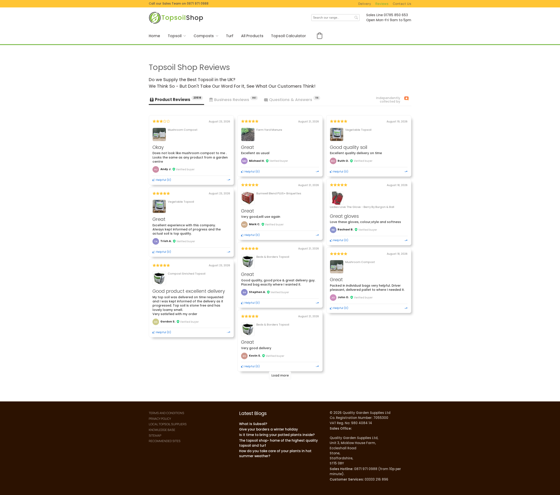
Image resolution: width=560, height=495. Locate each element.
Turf (229, 35)
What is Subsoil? (253, 424)
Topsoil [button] (175, 35)
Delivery (364, 4)
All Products (252, 35)
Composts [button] (204, 35)
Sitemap (155, 435)
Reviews (381, 4)
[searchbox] (335, 17)
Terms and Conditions (166, 413)
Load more (280, 375)
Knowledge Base (162, 430)
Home (154, 35)
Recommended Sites (164, 441)
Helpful (160, 180)
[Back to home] (176, 17)
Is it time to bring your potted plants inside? (277, 434)
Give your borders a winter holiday (268, 429)
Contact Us (402, 4)
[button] (320, 36)
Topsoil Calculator (288, 35)
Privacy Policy (160, 419)
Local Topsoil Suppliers (168, 424)
